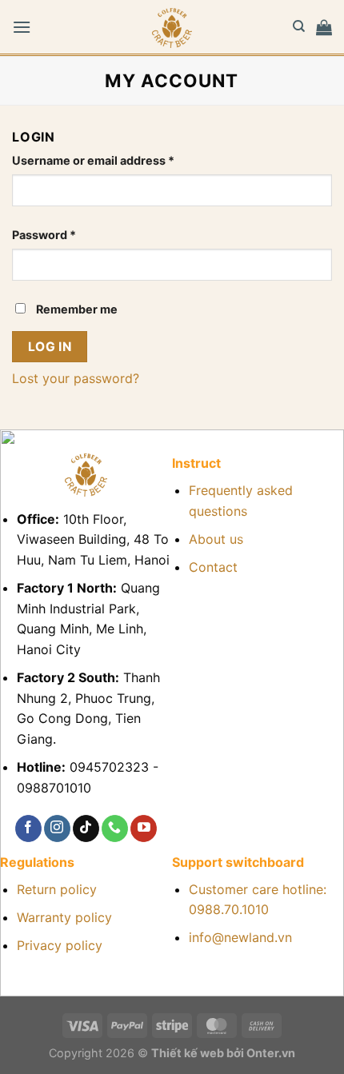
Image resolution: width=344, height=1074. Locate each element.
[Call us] (115, 828)
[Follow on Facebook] (28, 828)
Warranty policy (64, 917)
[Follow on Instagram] (57, 828)
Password (69, 234)
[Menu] (21, 26)
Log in (50, 346)
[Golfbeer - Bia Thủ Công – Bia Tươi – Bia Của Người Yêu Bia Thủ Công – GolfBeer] (172, 28)
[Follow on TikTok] (86, 828)
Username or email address (118, 160)
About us (216, 539)
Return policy (57, 889)
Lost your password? (75, 378)
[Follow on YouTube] (143, 828)
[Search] (299, 26)
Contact (213, 567)
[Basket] (324, 27)
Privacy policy (59, 945)
